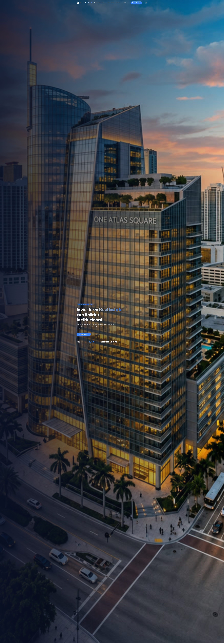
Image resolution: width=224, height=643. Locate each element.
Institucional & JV (110, 2)
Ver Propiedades (83, 334)
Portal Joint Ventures (99, 334)
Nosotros (118, 2)
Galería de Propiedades (99, 2)
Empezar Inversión (136, 2)
